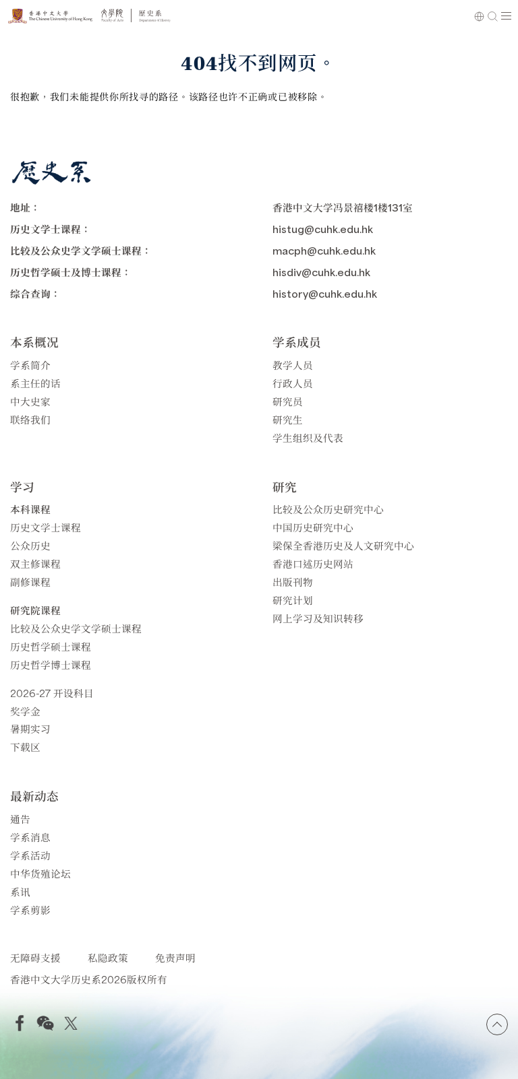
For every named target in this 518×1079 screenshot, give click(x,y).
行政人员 (292, 383)
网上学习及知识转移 (318, 618)
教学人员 (292, 364)
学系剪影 (30, 909)
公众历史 (30, 545)
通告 (20, 818)
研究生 (287, 419)
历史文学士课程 (45, 527)
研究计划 (292, 599)
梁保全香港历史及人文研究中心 (343, 545)
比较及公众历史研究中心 (328, 508)
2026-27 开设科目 (52, 692)
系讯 (20, 891)
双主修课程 (35, 563)
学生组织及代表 (307, 437)
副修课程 (30, 581)
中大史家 (30, 401)
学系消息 (30, 836)
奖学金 (25, 711)
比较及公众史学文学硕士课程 (76, 628)
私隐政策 (108, 957)
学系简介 (30, 364)
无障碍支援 (35, 957)
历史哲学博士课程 (50, 664)
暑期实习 (30, 728)
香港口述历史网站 (312, 563)
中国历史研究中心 (312, 527)
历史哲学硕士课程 (50, 646)
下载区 (25, 746)
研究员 (287, 401)
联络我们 (30, 419)
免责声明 (175, 957)
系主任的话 (35, 383)
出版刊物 (292, 581)
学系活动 (30, 855)
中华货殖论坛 (40, 873)
